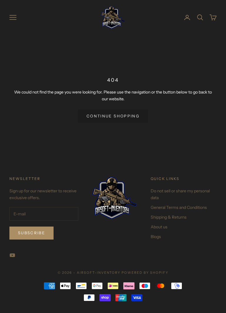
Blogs (156, 236)
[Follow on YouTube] (12, 255)
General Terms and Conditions (179, 207)
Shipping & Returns (169, 217)
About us (159, 227)
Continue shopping (113, 116)
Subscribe (31, 232)
